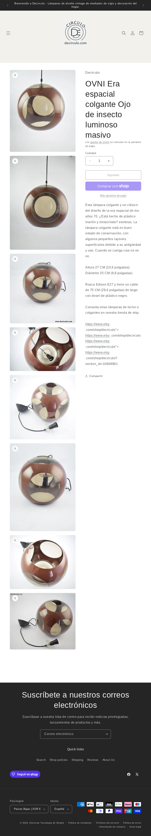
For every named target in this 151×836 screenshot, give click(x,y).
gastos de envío (100, 142)
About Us (108, 759)
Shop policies (59, 759)
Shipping (77, 759)
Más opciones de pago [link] (113, 195)
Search (41, 759)
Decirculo (34, 823)
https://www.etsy (97, 324)
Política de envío (132, 823)
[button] (8, 33)
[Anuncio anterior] (7, 5)
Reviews (93, 759)
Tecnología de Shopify (52, 823)
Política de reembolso (80, 823)
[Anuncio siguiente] (143, 5)
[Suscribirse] (106, 734)
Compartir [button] (96, 376)
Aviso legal (135, 827)
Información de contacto (112, 827)
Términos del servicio (107, 823)
